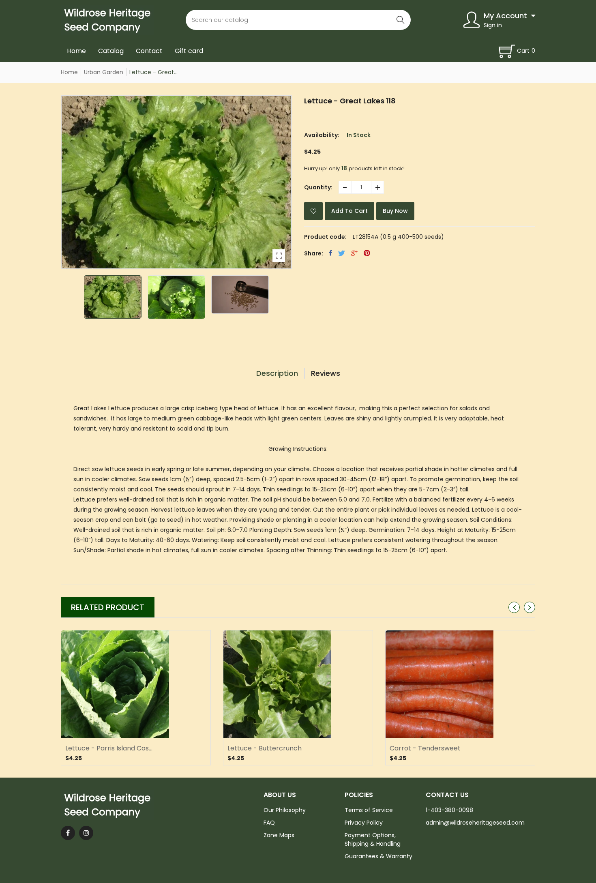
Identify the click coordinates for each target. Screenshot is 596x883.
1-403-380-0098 (449, 810)
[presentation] (514, 607)
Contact (149, 51)
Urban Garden (103, 72)
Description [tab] (277, 373)
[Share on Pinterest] (367, 253)
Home (76, 51)
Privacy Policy (364, 823)
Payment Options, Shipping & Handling (373, 839)
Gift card (189, 51)
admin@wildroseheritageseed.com (475, 823)
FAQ (269, 823)
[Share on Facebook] (330, 253)
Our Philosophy (285, 810)
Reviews (325, 373)
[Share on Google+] (354, 253)
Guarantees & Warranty (378, 856)
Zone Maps (279, 835)
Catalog (111, 51)
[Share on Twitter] (341, 253)
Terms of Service (369, 810)
